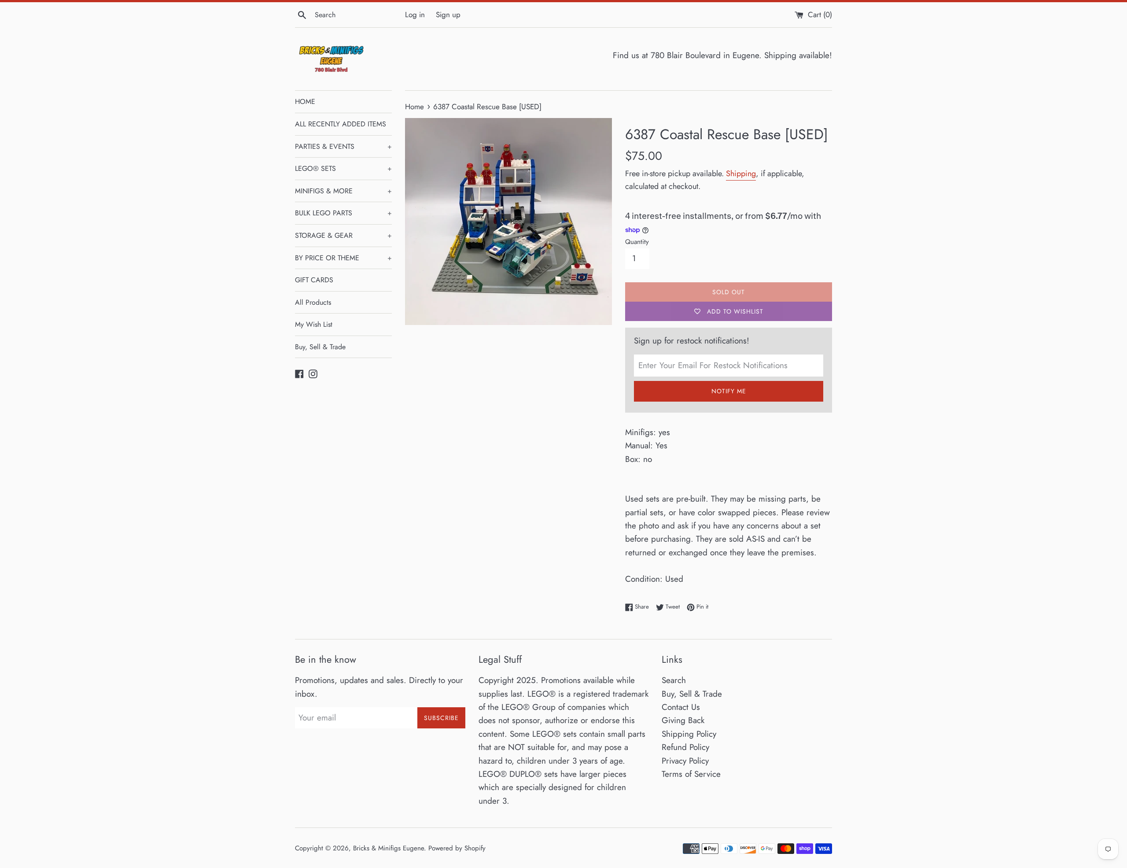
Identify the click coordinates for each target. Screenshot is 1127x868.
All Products (313, 302)
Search (674, 680)
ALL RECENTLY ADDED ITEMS (340, 124)
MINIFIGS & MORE (343, 191)
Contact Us (681, 707)
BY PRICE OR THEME (343, 258)
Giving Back (683, 720)
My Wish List (313, 324)
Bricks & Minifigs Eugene (388, 848)
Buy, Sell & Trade (320, 347)
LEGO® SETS (343, 168)
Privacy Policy (685, 761)
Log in (415, 14)
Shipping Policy (689, 734)
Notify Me (728, 391)
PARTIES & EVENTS (343, 146)
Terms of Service (691, 774)
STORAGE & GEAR (343, 235)
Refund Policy (685, 747)
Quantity (637, 242)
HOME (305, 101)
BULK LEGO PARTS (343, 213)
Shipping (741, 173)
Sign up (448, 14)
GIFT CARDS (314, 280)
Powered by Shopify (457, 848)
